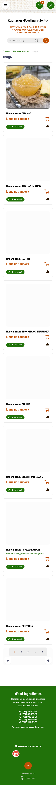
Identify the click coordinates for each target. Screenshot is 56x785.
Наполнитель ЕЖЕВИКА (19, 626)
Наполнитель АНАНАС (18, 113)
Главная (6, 51)
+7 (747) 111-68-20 (28, 722)
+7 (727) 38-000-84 (28, 711)
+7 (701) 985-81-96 (28, 717)
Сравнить (47, 126)
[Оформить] (46, 120)
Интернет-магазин (21, 51)
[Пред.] (7, 660)
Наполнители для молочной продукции (25, 553)
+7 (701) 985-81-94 (28, 719)
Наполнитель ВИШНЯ (18, 404)
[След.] (48, 660)
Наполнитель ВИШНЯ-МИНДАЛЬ (24, 476)
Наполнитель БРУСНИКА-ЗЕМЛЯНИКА (27, 331)
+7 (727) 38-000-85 (28, 714)
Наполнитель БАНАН (18, 258)
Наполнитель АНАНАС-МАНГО (23, 186)
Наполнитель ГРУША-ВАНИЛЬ (23, 549)
